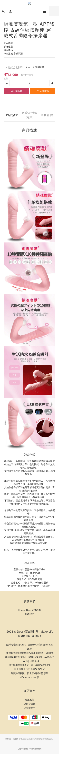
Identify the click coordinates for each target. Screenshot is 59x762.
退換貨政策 (29, 703)
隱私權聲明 (29, 707)
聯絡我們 (29, 614)
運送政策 (29, 699)
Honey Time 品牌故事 (29, 610)
